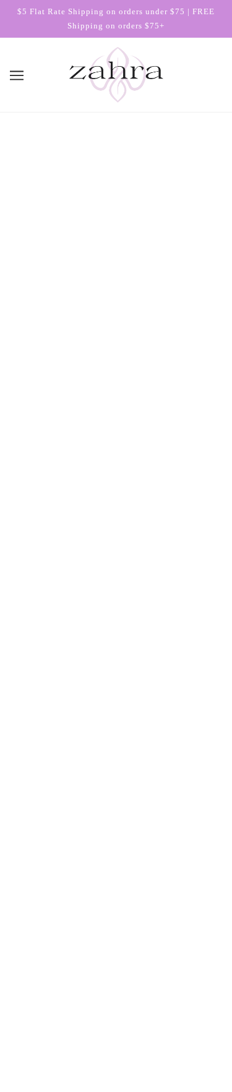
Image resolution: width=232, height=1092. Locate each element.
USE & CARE (46, 693)
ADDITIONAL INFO (58, 659)
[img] (102, 979)
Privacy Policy (116, 815)
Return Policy (116, 796)
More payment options (116, 509)
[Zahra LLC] (116, 74)
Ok (187, 897)
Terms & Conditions (116, 777)
